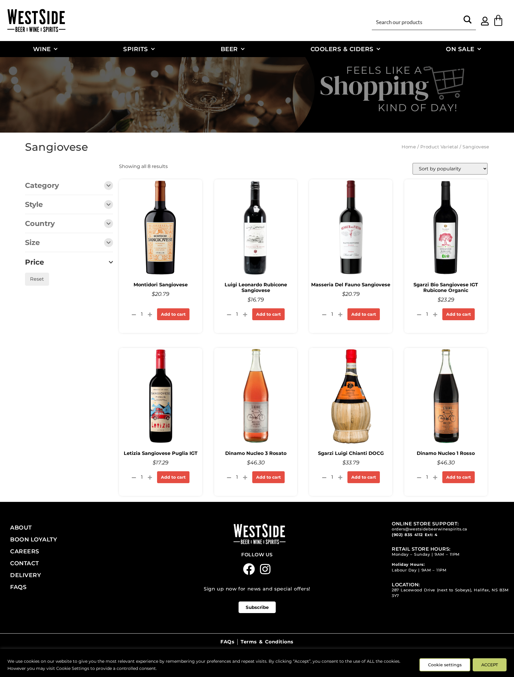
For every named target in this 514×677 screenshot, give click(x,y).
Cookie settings (445, 664)
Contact (24, 563)
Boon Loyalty (33, 539)
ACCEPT (489, 664)
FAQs (18, 586)
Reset (37, 279)
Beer (229, 49)
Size (32, 243)
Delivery (25, 575)
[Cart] (498, 20)
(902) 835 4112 (407, 535)
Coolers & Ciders (342, 49)
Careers (24, 551)
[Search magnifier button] (467, 22)
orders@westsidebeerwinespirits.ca (429, 529)
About (21, 527)
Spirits (135, 49)
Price (34, 262)
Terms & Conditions (267, 642)
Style (34, 205)
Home (409, 147)
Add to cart (173, 314)
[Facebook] (249, 569)
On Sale (460, 49)
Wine (42, 49)
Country (40, 224)
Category (42, 186)
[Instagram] (265, 569)
